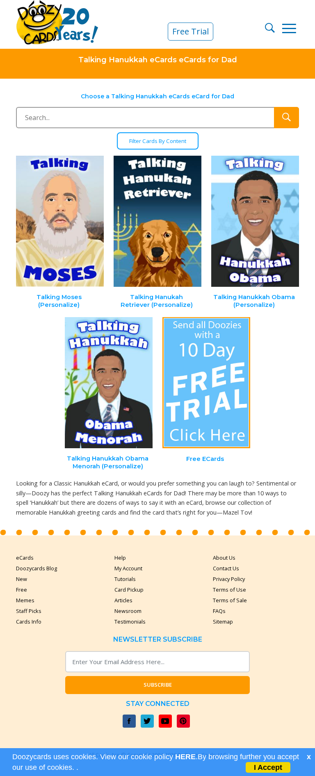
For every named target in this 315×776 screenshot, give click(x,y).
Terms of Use (229, 589)
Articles (123, 600)
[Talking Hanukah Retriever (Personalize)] (157, 221)
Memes (25, 600)
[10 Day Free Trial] (206, 383)
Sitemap (223, 621)
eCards (25, 557)
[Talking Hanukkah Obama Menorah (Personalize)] (109, 383)
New (21, 579)
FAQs (219, 611)
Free (21, 589)
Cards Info (28, 621)
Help (120, 557)
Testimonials (130, 621)
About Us (224, 557)
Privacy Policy (229, 579)
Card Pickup (129, 589)
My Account (128, 568)
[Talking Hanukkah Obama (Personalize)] (255, 221)
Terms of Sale (230, 600)
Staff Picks (28, 611)
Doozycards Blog (36, 568)
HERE (185, 757)
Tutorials (125, 579)
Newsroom (128, 611)
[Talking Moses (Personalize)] (60, 221)
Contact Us (226, 568)
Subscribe (158, 684)
